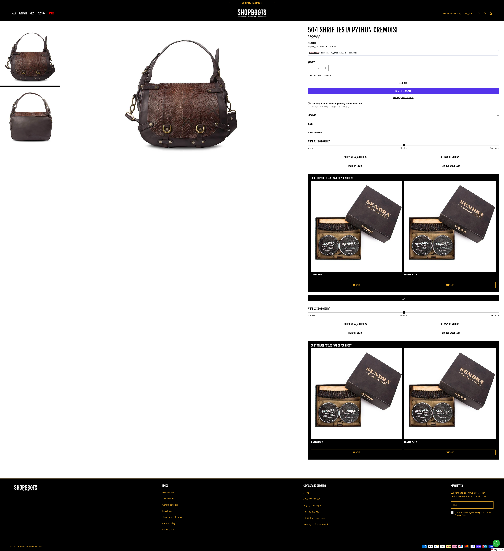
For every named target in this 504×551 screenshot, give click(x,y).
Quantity (311, 62)
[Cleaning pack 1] (356, 226)
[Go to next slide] (274, 3)
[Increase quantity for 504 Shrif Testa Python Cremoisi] (326, 68)
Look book (167, 511)
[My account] (485, 13)
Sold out (403, 83)
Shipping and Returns (172, 517)
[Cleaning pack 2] (450, 226)
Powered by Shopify (34, 546)
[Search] (479, 13)
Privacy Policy (460, 515)
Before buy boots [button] (315, 132)
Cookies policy (168, 523)
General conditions (170, 504)
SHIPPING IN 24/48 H (252, 2)
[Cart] (491, 13)
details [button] (310, 124)
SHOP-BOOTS (22, 546)
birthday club (168, 529)
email (455, 505)
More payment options (403, 97)
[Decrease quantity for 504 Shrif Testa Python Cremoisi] (311, 68)
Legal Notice (482, 512)
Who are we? (168, 492)
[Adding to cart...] (403, 298)
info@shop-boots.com (314, 518)
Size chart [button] (312, 115)
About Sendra (168, 498)
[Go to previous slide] (230, 3)
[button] (497, 549)
